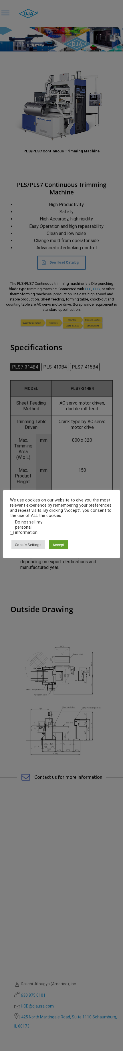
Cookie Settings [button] (28, 545)
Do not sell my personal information (28, 527)
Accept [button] (58, 545)
